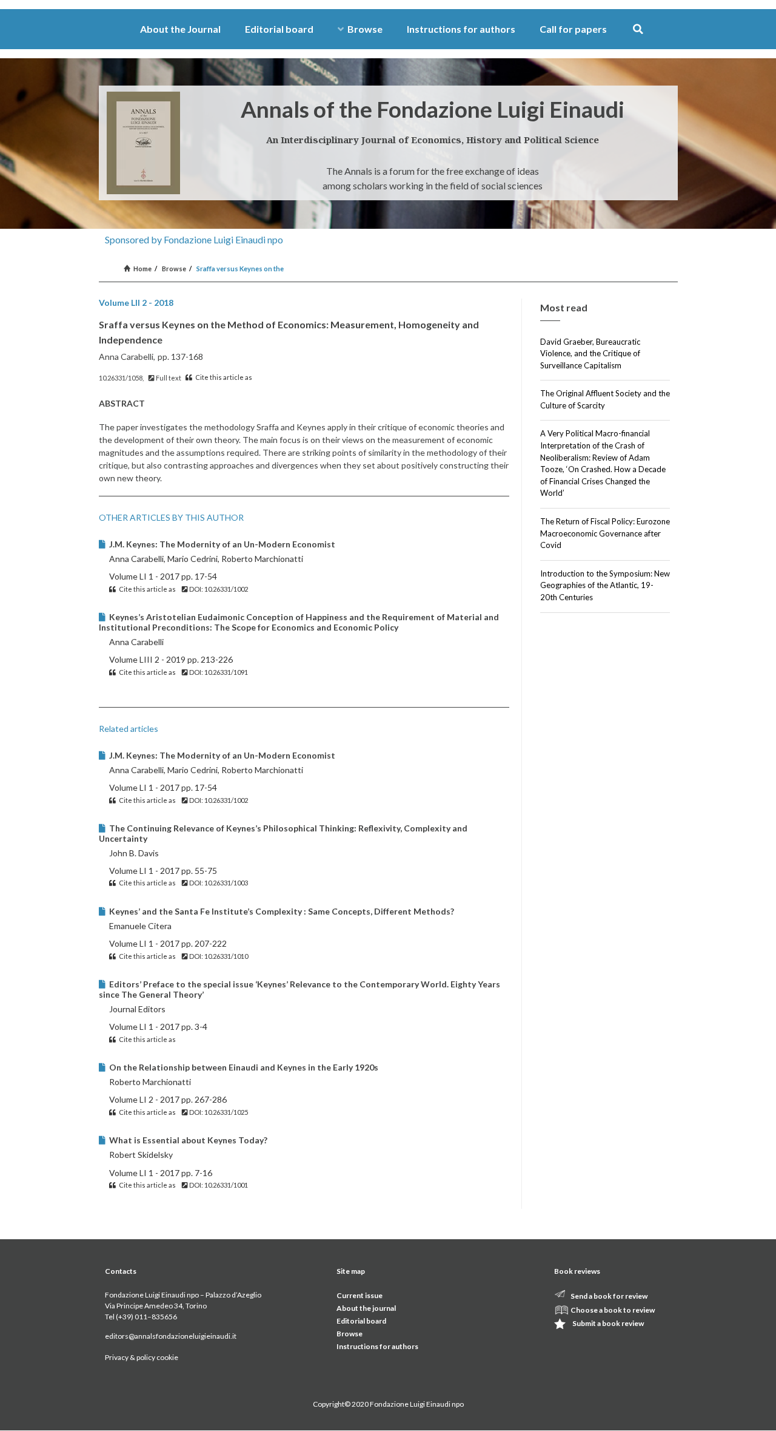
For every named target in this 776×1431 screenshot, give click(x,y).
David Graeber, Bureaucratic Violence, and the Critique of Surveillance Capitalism (590, 353)
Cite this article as (223, 377)
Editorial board (279, 29)
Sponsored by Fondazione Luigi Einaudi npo (194, 239)
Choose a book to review (612, 1309)
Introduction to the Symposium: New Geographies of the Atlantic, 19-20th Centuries (605, 585)
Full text (168, 378)
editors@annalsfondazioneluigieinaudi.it (170, 1336)
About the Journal (180, 29)
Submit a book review (608, 1323)
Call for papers (573, 29)
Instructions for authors (461, 29)
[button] (638, 29)
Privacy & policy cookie (141, 1357)
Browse (365, 29)
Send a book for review (608, 1296)
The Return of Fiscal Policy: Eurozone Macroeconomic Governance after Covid (605, 533)
